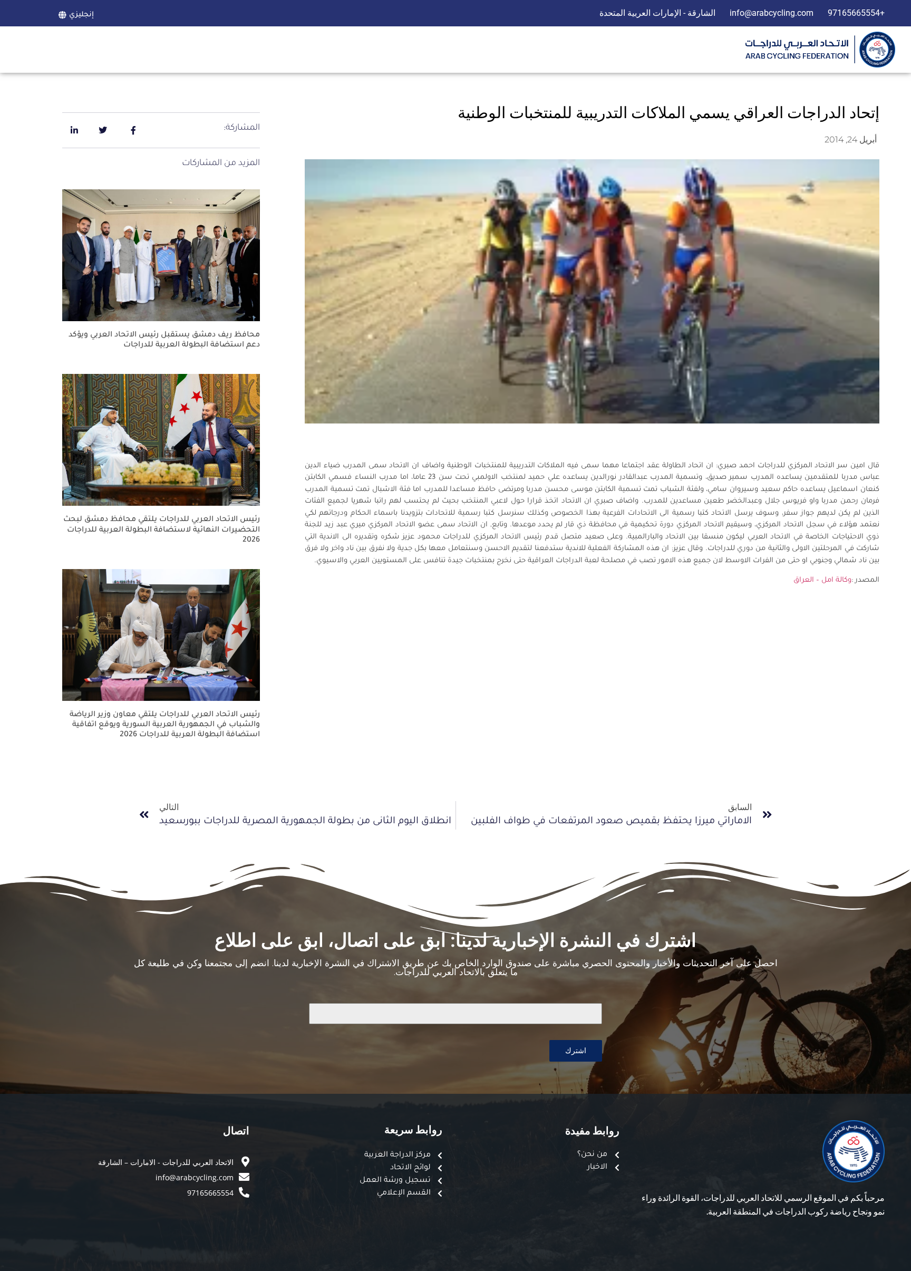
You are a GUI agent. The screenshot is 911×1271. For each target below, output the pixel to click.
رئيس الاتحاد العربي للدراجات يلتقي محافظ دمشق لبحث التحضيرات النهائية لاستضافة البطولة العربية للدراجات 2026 (161, 530)
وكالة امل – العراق (822, 580)
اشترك (575, 1050)
